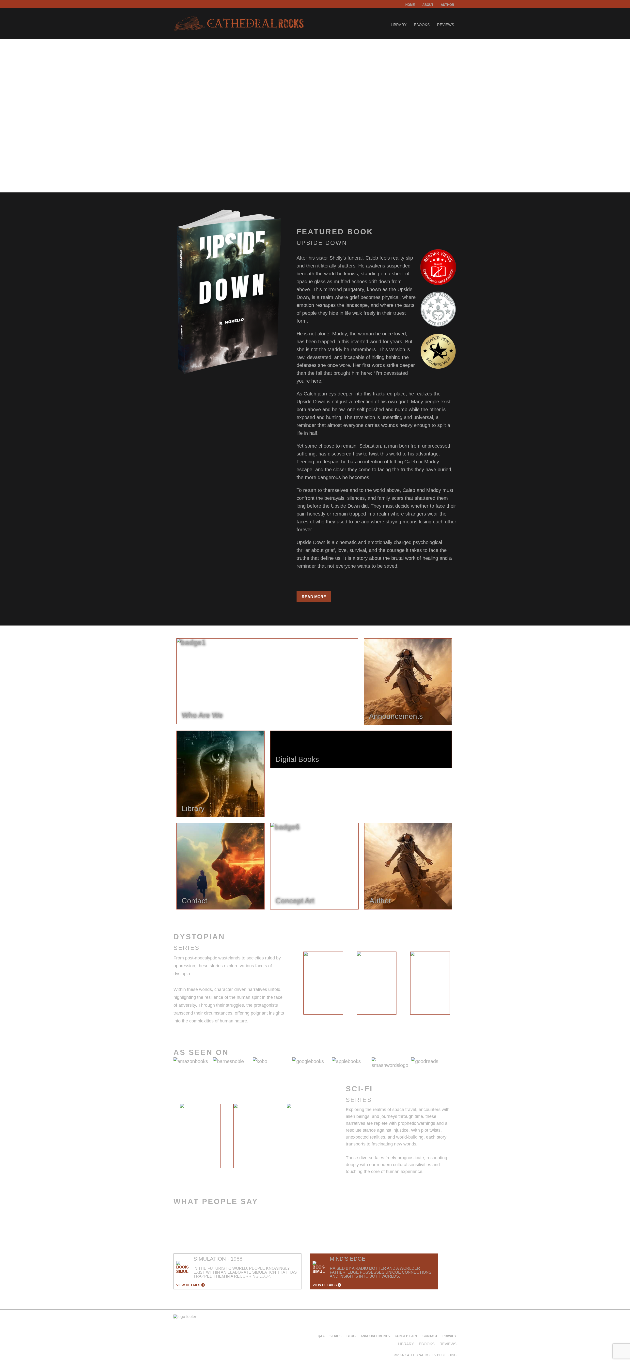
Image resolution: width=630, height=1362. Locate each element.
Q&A (321, 1336)
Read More (314, 597)
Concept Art (406, 1336)
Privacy (449, 1336)
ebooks (422, 25)
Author (447, 5)
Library (399, 25)
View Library (193, 160)
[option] (323, 983)
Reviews (445, 25)
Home (410, 5)
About (427, 5)
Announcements (375, 1336)
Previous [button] (292, 984)
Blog (351, 1336)
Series (336, 1336)
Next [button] (460, 984)
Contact (430, 1336)
